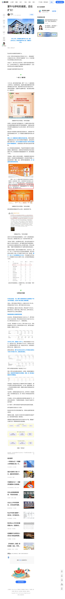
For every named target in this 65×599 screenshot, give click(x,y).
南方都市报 (9, 508)
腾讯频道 (24, 591)
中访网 (8, 497)
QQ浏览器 (20, 591)
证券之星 (9, 528)
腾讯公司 (19, 594)
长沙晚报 (9, 538)
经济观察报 (9, 518)
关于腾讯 (9, 589)
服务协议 (19, 589)
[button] (54, 11)
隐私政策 (23, 589)
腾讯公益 (16, 591)
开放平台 (26, 589)
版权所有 (22, 594)
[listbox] (20, 504)
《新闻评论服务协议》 (24, 553)
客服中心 (28, 591)
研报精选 (9, 549)
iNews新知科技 (10, 487)
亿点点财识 (9, 477)
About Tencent (14, 589)
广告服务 (30, 589)
